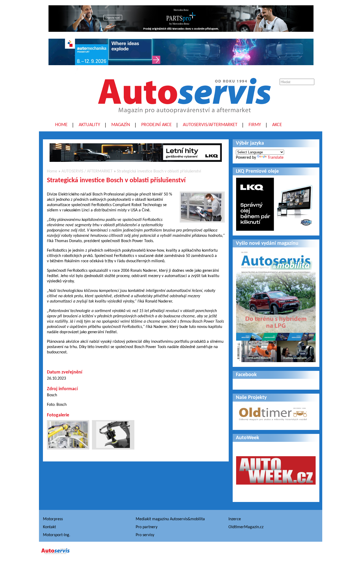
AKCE (277, 124)
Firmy (255, 124)
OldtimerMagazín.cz (245, 527)
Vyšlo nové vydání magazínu (267, 243)
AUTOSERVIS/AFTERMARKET (210, 124)
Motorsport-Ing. (56, 535)
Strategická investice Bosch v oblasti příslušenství (159, 171)
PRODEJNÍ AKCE (156, 124)
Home (61, 124)
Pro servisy (145, 535)
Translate (276, 157)
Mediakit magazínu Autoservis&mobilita (170, 519)
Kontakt (49, 527)
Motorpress (53, 519)
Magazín (120, 124)
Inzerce (234, 519)
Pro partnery (146, 527)
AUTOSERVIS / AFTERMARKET (87, 171)
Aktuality (89, 124)
